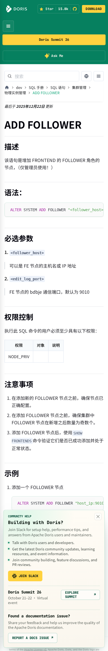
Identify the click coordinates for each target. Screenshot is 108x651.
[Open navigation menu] (8, 26)
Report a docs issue (32, 638)
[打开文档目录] (99, 76)
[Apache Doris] (16, 9)
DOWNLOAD (94, 9)
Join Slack (28, 576)
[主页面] (6, 87)
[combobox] (42, 76)
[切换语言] (86, 76)
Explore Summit (80, 594)
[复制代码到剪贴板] (96, 209)
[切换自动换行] (86, 209)
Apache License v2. (35, 649)
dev (19, 87)
